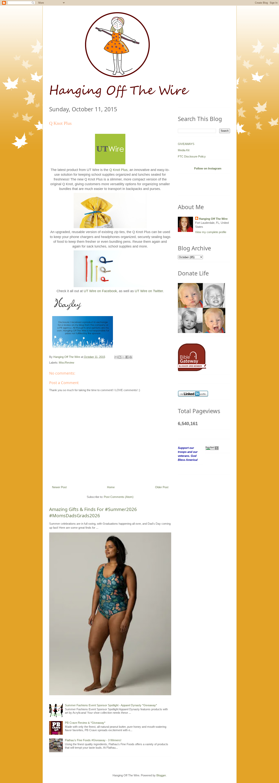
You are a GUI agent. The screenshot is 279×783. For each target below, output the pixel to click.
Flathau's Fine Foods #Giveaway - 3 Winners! (93, 740)
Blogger (161, 775)
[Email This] (116, 357)
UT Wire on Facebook (100, 291)
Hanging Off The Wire (213, 218)
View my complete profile (210, 232)
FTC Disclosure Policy (192, 156)
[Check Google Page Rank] (212, 447)
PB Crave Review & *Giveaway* (85, 722)
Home (111, 487)
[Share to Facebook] (127, 357)
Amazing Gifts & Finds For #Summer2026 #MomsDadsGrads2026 (93, 512)
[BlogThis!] (120, 357)
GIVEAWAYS (186, 144)
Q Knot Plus (118, 170)
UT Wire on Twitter (149, 291)
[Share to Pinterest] (130, 357)
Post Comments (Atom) (118, 496)
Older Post (161, 487)
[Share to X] (123, 357)
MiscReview (66, 362)
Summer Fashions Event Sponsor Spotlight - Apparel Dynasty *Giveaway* (111, 705)
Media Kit (183, 150)
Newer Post (59, 487)
